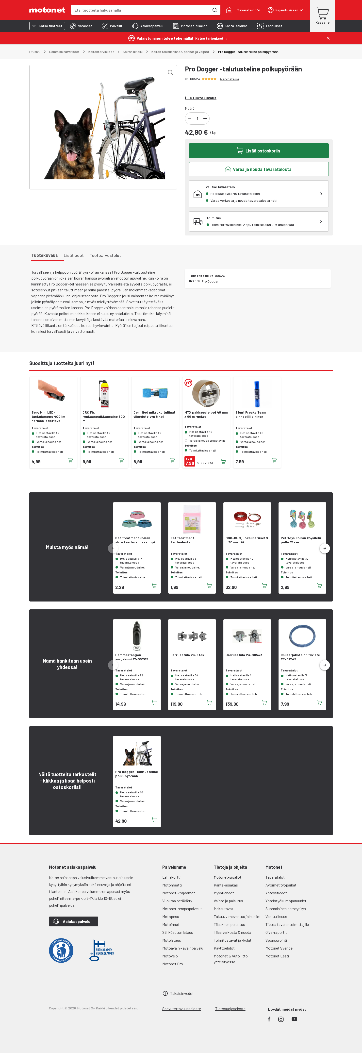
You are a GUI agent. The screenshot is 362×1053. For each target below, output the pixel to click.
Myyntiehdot (224, 892)
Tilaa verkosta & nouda (232, 932)
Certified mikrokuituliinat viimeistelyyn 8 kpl (154, 414)
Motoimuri (170, 924)
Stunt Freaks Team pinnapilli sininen (250, 414)
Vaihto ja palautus (228, 900)
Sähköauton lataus (177, 932)
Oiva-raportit (276, 932)
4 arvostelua (229, 79)
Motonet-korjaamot (178, 892)
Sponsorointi (276, 940)
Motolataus (171, 940)
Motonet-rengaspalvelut (182, 908)
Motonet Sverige (279, 948)
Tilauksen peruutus (229, 924)
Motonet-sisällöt (227, 877)
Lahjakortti (171, 877)
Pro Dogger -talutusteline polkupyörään (136, 774)
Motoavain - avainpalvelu (182, 948)
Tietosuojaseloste (230, 1008)
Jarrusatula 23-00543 (244, 655)
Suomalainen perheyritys (285, 908)
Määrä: (190, 108)
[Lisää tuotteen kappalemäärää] (205, 118)
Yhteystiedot (276, 892)
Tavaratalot (275, 877)
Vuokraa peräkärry (177, 900)
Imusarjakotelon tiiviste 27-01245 (300, 657)
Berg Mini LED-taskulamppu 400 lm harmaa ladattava (48, 416)
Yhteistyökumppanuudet (285, 900)
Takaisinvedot (182, 993)
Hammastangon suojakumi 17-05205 (131, 657)
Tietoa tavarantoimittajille (287, 924)
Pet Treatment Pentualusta (182, 540)
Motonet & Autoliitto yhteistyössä (231, 958)
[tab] (81, 26)
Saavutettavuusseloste (181, 1008)
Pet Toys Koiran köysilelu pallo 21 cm (301, 540)
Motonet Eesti (277, 955)
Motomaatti (172, 885)
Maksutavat (223, 908)
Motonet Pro (172, 963)
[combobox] (140, 10)
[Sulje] (328, 38)
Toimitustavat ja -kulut (232, 940)
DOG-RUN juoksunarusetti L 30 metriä (247, 540)
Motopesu (170, 916)
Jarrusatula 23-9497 (187, 655)
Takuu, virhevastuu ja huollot (237, 916)
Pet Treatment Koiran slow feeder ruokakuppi (135, 540)
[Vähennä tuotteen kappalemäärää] (189, 118)
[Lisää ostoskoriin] (70, 460)
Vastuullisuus (276, 916)
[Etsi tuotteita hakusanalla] (214, 10)
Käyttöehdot (224, 948)
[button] (325, 548)
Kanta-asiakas (226, 885)
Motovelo (170, 955)
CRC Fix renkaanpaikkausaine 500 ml (103, 416)
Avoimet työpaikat (280, 885)
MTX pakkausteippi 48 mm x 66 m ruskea (206, 414)
